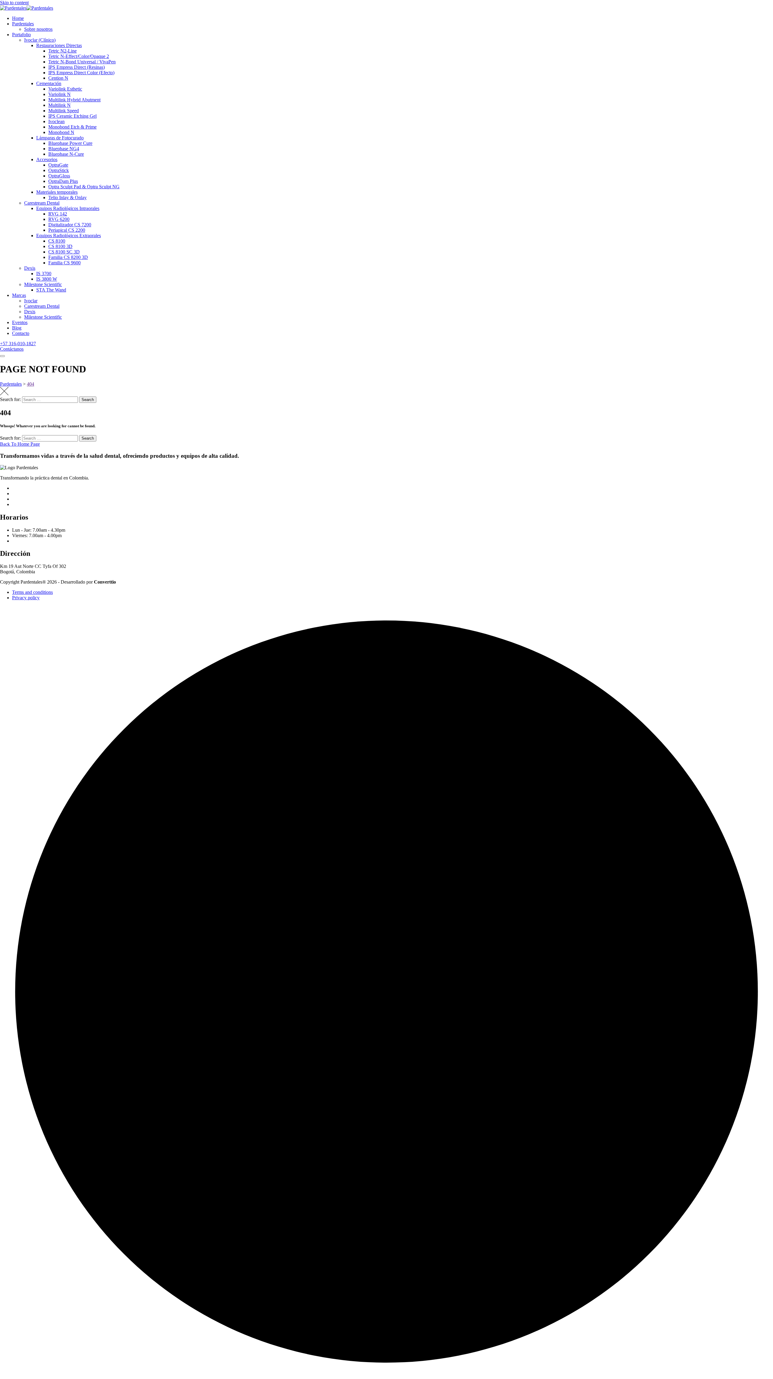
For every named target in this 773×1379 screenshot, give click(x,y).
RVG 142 (57, 213)
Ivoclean (56, 121)
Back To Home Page (20, 444)
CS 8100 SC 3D (64, 251)
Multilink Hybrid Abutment (74, 99)
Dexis (29, 268)
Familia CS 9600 (64, 262)
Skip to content (14, 2)
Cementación (48, 83)
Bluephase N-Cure (66, 154)
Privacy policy (26, 597)
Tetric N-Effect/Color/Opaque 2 (78, 56)
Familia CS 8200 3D (68, 257)
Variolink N (59, 94)
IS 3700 (43, 273)
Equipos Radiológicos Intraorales (67, 208)
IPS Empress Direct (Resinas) (76, 67)
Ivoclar (30, 300)
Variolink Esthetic (65, 88)
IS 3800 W (46, 279)
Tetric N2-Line (62, 50)
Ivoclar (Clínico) (40, 40)
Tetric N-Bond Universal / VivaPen (82, 61)
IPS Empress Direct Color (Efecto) (81, 72)
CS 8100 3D (60, 246)
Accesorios (46, 159)
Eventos (19, 322)
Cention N (58, 78)
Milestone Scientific (43, 284)
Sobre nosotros (38, 29)
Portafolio (21, 34)
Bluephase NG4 (63, 148)
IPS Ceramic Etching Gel (72, 116)
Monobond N (61, 132)
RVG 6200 (58, 219)
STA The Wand (51, 289)
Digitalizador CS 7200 (69, 224)
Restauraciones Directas (59, 45)
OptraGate (58, 164)
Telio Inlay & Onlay (67, 197)
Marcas (19, 295)
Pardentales (23, 23)
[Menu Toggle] (2, 356)
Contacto (20, 333)
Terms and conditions (32, 592)
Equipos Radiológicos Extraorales (68, 235)
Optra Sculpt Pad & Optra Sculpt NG (84, 186)
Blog (16, 327)
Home (18, 18)
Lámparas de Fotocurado (60, 137)
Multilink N (59, 105)
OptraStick (58, 170)
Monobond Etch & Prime (72, 126)
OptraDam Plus (63, 181)
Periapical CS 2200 (66, 230)
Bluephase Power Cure (70, 143)
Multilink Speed (63, 110)
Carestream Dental (41, 202)
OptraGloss (59, 175)
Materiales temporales (57, 192)
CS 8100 (56, 241)
